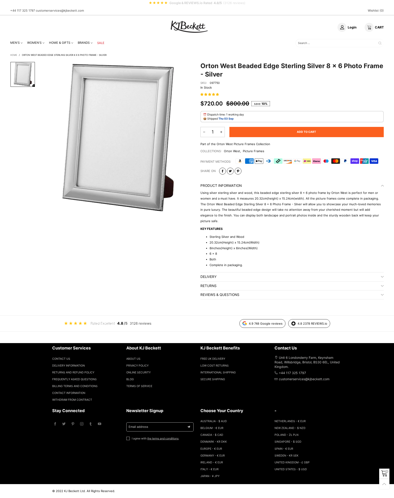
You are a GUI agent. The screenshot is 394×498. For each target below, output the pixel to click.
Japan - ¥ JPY (210, 476)
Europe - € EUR (211, 448)
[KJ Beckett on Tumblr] (90, 424)
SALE (100, 43)
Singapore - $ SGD (288, 441)
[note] (197, 3)
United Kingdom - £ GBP (292, 462)
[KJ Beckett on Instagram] (82, 424)
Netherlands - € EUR (290, 421)
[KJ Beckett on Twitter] (64, 424)
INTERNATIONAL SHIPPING (218, 372)
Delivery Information (68, 365)
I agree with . (155, 438)
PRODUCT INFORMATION (221, 185)
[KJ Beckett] (189, 27)
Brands (84, 42)
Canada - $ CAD (211, 434)
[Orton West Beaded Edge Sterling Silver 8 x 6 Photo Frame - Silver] (118, 137)
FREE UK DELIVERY (212, 358)
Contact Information (68, 393)
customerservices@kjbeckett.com (60, 10)
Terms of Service (139, 386)
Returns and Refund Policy (73, 372)
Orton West (232, 151)
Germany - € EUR (212, 455)
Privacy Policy (137, 365)
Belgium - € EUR (211, 428)
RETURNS (208, 286)
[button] (210, 94)
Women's (34, 42)
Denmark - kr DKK (213, 441)
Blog (130, 379)
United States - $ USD (291, 469)
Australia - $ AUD (213, 421)
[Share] (222, 171)
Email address (138, 427)
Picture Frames (253, 151)
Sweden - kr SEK (286, 455)
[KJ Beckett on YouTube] (99, 424)
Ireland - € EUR (211, 462)
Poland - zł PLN (286, 434)
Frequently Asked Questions (74, 379)
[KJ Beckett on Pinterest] (73, 424)
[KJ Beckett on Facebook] (55, 424)
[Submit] (380, 43)
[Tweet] (230, 171)
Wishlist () (376, 10)
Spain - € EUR (284, 448)
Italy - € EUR (209, 469)
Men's (15, 42)
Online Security (138, 372)
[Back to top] (384, 484)
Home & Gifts (59, 42)
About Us (133, 358)
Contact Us (61, 358)
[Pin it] (238, 171)
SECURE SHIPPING (212, 379)
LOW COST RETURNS (214, 365)
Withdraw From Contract (72, 399)
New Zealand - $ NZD (290, 428)
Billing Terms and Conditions (75, 386)
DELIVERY (208, 277)
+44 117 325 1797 (22, 10)
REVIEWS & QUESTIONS (219, 295)
